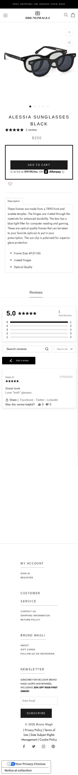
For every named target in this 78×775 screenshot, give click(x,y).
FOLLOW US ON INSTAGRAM (37, 654)
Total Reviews (65, 315)
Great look (12, 388)
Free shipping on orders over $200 (39, 4)
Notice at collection (18, 770)
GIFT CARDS (28, 649)
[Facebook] (25, 746)
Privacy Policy (34, 730)
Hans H (9, 377)
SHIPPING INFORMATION (35, 615)
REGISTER (27, 577)
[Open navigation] (5, 15)
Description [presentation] (14, 201)
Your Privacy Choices (30, 764)
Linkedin (52, 399)
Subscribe (36, 713)
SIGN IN (25, 573)
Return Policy (30, 620)
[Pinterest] (55, 746)
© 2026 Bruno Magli (39, 724)
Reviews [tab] (36, 292)
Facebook (27, 399)
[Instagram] (45, 746)
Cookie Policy (48, 739)
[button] (39, 129)
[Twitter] (35, 746)
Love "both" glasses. (18, 392)
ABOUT (25, 645)
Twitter (40, 399)
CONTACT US (28, 611)
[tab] (13, 201)
